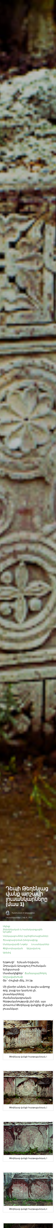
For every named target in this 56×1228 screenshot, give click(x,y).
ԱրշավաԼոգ (33, 948)
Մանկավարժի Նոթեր (15, 944)
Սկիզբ (6, 926)
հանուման (17, 913)
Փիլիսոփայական (13, 948)
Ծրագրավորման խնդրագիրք (20, 940)
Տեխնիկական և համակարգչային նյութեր (23, 930)
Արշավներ (30, 913)
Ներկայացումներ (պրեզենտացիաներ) (25, 936)
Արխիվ (7, 952)
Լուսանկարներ (13, 917)
